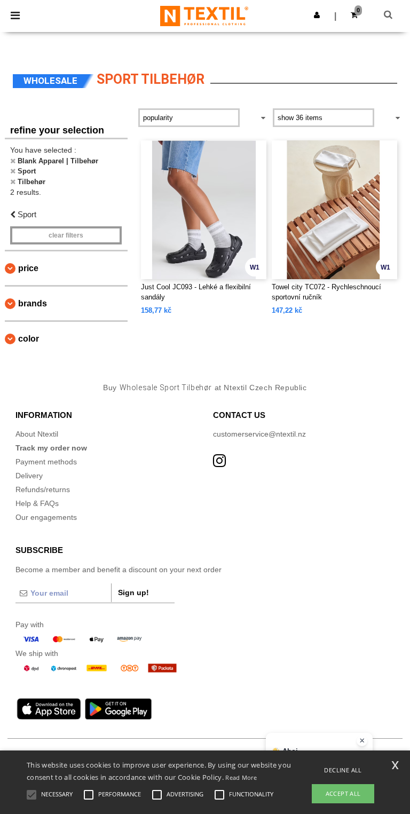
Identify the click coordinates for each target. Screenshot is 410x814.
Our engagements (46, 517)
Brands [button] (32, 303)
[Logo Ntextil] (204, 15)
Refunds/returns (42, 489)
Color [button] (28, 338)
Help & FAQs (37, 503)
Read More (241, 777)
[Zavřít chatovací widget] (362, 741)
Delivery (29, 475)
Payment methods (46, 461)
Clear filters (66, 235)
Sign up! (133, 592)
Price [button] (28, 268)
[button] (317, 15)
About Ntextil (36, 434)
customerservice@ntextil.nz (259, 434)
